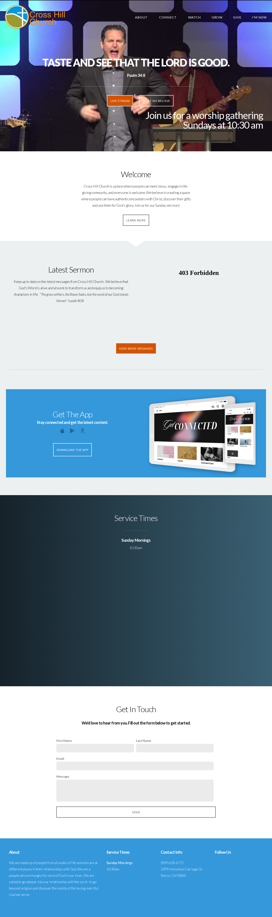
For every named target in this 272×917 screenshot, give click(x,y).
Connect (168, 17)
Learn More (136, 220)
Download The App (73, 450)
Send (136, 812)
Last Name (143, 740)
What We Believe (156, 101)
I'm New (259, 17)
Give (237, 17)
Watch (194, 17)
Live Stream (120, 101)
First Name (64, 740)
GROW (217, 17)
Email (60, 758)
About (141, 17)
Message (62, 776)
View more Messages (136, 348)
